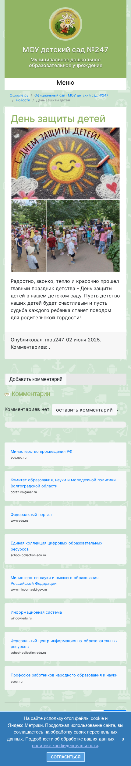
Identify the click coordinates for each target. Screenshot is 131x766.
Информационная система (36, 612)
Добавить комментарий (35, 379)
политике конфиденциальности (65, 745)
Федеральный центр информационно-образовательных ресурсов (64, 644)
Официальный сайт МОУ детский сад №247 (71, 95)
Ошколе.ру (19, 95)
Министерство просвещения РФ (41, 451)
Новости (23, 100)
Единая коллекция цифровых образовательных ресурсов (56, 546)
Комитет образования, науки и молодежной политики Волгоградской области (63, 483)
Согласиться (65, 757)
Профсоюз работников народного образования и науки (64, 675)
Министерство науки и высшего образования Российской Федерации (54, 580)
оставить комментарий (84, 410)
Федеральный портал (31, 514)
